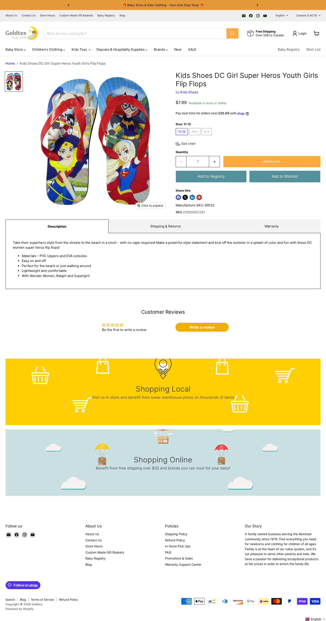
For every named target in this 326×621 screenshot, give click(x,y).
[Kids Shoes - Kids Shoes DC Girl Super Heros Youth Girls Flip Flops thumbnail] (14, 81)
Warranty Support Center (183, 564)
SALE (192, 49)
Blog (122, 15)
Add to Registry (211, 176)
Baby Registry (106, 15)
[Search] (232, 33)
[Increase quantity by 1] (214, 161)
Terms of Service (42, 599)
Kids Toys (80, 49)
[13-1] (195, 136)
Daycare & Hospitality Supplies (120, 49)
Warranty (272, 226)
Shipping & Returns (165, 226)
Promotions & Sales (179, 558)
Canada (306, 15)
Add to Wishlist (285, 176)
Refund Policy (175, 540)
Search (10, 599)
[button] (186, 144)
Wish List (313, 49)
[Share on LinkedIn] (192, 197)
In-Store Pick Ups (177, 546)
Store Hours (47, 15)
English (280, 15)
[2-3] (207, 136)
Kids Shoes (189, 92)
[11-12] (182, 136)
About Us (11, 15)
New (177, 49)
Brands (160, 49)
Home (10, 63)
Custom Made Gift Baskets (76, 15)
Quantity (182, 152)
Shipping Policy (176, 534)
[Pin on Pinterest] (199, 197)
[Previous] (69, 5)
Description (57, 226)
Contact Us (28, 15)
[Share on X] (185, 197)
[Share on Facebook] (178, 197)
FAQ (168, 552)
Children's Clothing (47, 49)
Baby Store (15, 49)
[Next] (257, 5)
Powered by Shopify (19, 609)
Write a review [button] (202, 327)
